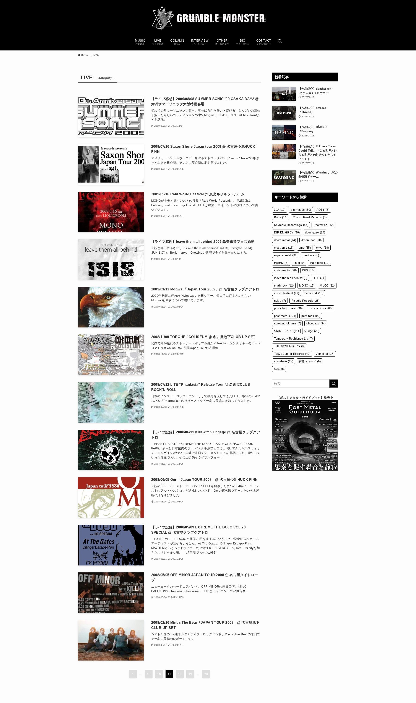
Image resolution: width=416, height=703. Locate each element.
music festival (286, 293)
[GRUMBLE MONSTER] (208, 18)
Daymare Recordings (291, 225)
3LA (279, 209)
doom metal (285, 240)
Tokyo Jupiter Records (292, 353)
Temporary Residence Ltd (293, 338)
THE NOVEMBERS (289, 346)
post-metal (285, 315)
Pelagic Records (305, 300)
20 (206, 674)
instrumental (285, 270)
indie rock (319, 262)
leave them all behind (290, 278)
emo (305, 247)
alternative (301, 209)
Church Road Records (310, 217)
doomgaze (315, 232)
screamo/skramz (287, 323)
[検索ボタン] (279, 41)
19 (190, 674)
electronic (283, 247)
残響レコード (310, 361)
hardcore (311, 255)
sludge (311, 331)
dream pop (311, 240)
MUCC (327, 285)
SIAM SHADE (286, 331)
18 (180, 674)
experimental (285, 255)
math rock (284, 285)
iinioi (299, 262)
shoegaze (315, 323)
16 (159, 674)
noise (280, 300)
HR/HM (281, 262)
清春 (279, 369)
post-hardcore (320, 308)
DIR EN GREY (287, 232)
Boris (280, 217)
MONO (307, 285)
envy (322, 247)
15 (149, 674)
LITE (318, 278)
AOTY (323, 209)
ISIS (308, 270)
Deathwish (324, 225)
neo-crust (314, 293)
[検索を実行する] (333, 383)
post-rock (310, 315)
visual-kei (283, 361)
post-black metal (288, 308)
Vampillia (325, 353)
